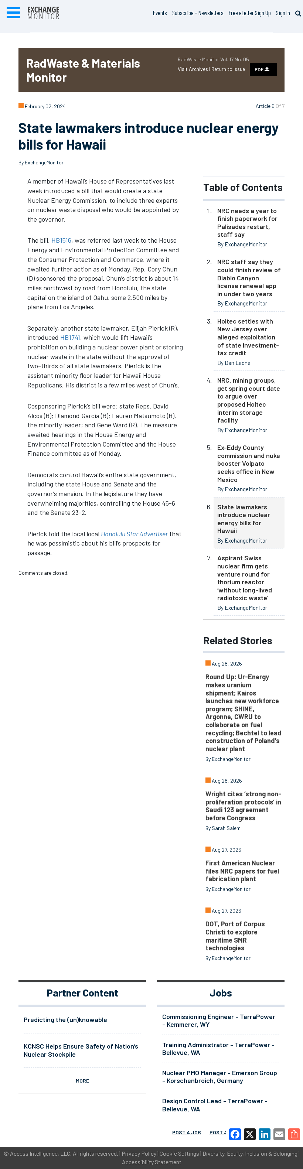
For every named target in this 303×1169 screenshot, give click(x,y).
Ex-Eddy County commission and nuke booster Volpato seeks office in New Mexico (248, 463)
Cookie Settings (179, 1153)
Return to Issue (228, 69)
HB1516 (61, 240)
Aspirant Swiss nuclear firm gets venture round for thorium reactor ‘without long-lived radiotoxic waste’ (244, 578)
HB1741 (70, 337)
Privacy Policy (139, 1153)
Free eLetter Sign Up (250, 12)
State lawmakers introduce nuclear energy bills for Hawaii (243, 519)
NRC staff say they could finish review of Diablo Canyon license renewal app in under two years (249, 277)
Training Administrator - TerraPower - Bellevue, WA (218, 1048)
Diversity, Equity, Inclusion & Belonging (249, 1153)
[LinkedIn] (264, 1134)
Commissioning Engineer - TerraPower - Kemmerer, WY (218, 1020)
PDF (260, 69)
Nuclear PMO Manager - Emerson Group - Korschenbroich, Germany (219, 1077)
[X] (249, 1134)
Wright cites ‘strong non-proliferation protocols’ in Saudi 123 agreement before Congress (243, 806)
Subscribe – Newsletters (198, 12)
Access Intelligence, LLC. (41, 1153)
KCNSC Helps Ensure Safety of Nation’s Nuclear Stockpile (81, 1050)
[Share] (294, 1134)
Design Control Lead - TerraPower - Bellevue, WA (215, 1105)
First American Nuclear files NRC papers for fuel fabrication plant (242, 871)
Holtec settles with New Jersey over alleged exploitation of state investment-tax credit (248, 337)
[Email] (279, 1134)
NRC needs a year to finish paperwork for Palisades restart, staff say (247, 222)
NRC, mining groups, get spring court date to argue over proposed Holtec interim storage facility (248, 400)
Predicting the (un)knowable (65, 1019)
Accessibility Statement (151, 1161)
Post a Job (186, 1132)
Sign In (283, 12)
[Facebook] (235, 1134)
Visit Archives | (194, 69)
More (82, 1080)
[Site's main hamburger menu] (13, 13)
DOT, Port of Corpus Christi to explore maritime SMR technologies (235, 936)
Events (160, 12)
